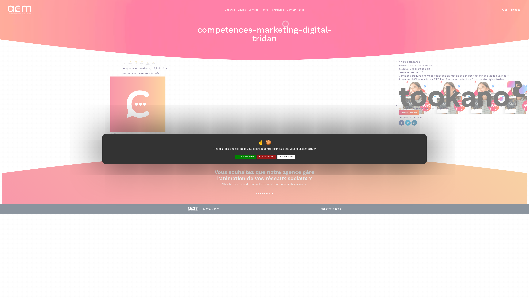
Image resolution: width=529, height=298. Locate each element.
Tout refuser (267, 156)
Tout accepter (246, 156)
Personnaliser (286, 156)
